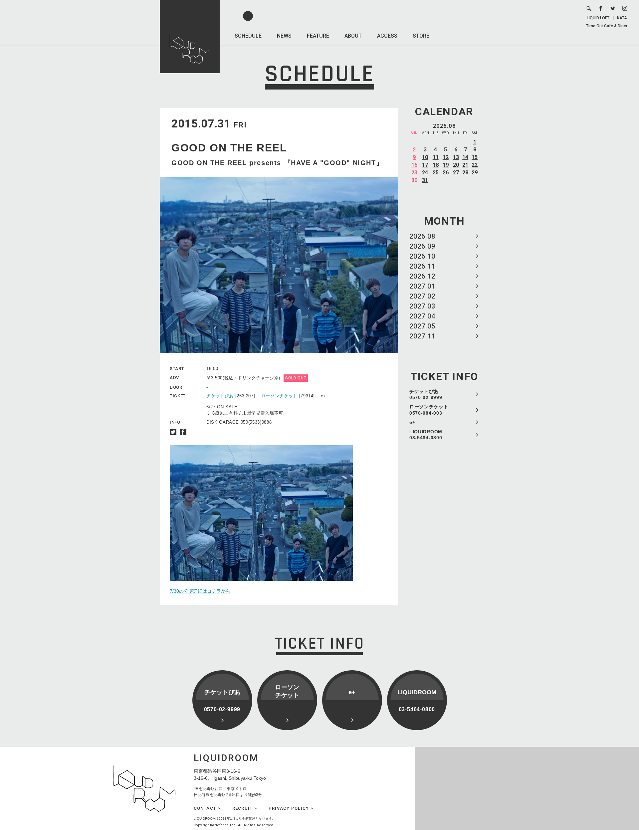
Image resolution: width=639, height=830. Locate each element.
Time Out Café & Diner (606, 26)
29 (475, 172)
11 (436, 157)
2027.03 (422, 306)
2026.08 (422, 236)
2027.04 (422, 316)
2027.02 (422, 296)
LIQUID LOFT (598, 18)
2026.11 (422, 266)
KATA (622, 18)
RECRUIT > (244, 808)
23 (414, 172)
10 (425, 157)
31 (425, 180)
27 (456, 172)
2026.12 (422, 276)
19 (446, 165)
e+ (412, 422)
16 (414, 165)
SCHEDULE (248, 36)
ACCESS (387, 36)
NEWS (284, 36)
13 (456, 157)
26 (446, 172)
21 (465, 165)
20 (456, 165)
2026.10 (422, 256)
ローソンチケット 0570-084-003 (429, 409)
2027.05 (422, 326)
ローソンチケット (279, 395)
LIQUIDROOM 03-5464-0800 (425, 434)
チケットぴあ (220, 395)
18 (436, 165)
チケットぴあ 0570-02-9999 (425, 394)
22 (475, 165)
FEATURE (318, 36)
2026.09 (422, 246)
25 (436, 172)
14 (465, 157)
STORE (421, 36)
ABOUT (353, 36)
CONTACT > (207, 808)
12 (446, 157)
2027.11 (422, 336)
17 (425, 165)
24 (425, 172)
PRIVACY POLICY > (291, 808)
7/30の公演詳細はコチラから (200, 591)
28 (465, 172)
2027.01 (422, 286)
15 (475, 157)
